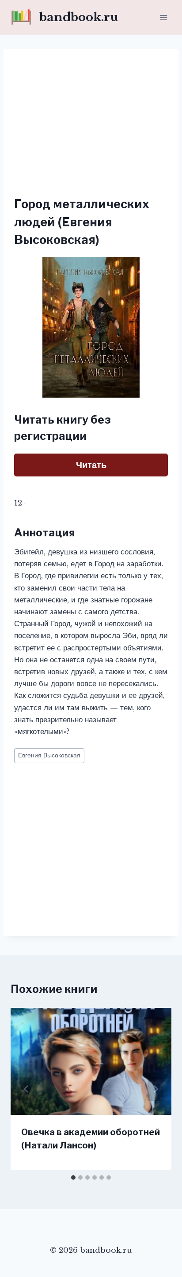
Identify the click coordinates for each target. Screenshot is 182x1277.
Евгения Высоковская (49, 755)
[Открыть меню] (163, 17)
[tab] (73, 1177)
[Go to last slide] (26, 1089)
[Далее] (155, 1089)
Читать (91, 465)
